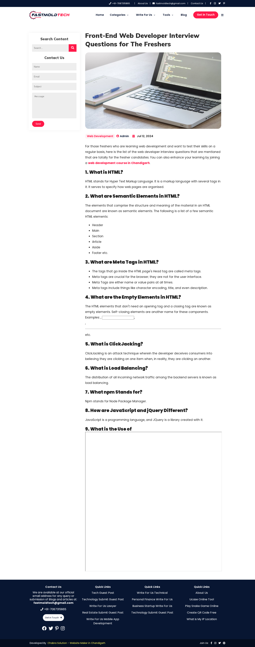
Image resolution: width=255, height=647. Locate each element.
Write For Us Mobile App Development (102, 621)
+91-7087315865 (121, 3)
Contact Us (197, 3)
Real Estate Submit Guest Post (103, 613)
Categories (117, 15)
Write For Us (144, 15)
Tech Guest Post (103, 593)
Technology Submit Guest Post (103, 599)
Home (100, 15)
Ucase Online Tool (201, 599)
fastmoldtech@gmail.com (170, 3)
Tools (166, 15)
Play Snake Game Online (201, 606)
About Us (143, 3)
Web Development (100, 136)
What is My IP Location (202, 619)
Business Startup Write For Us (152, 606)
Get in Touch (206, 14)
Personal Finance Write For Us (152, 599)
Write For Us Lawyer (102, 606)
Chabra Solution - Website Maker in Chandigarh (76, 643)
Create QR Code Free (201, 613)
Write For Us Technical (152, 593)
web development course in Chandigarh (119, 163)
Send (38, 124)
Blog (184, 15)
